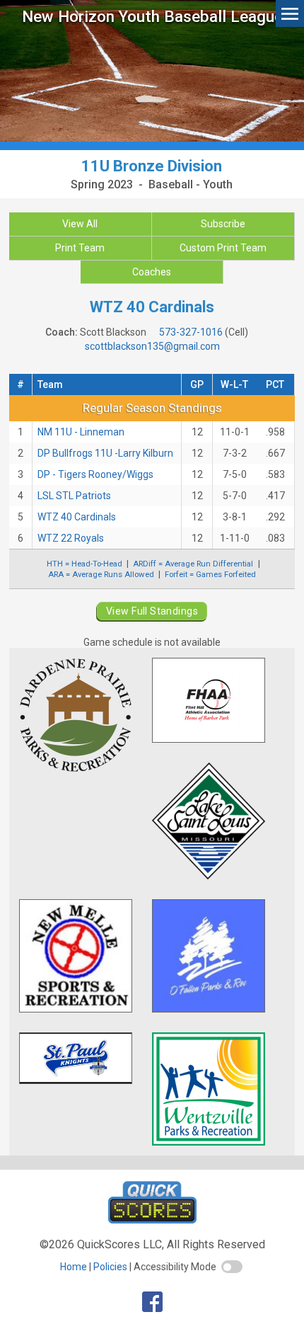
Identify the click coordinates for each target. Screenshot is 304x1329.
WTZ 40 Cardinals (76, 517)
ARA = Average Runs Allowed (101, 574)
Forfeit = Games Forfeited (210, 574)
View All (80, 223)
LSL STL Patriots (74, 495)
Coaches (151, 272)
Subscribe (223, 223)
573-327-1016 (191, 332)
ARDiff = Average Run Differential (193, 564)
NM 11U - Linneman (80, 432)
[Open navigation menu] (289, 13)
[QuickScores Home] (152, 1219)
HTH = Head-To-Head (84, 564)
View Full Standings (152, 611)
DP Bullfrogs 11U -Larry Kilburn (105, 453)
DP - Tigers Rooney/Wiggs (95, 474)
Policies (110, 1266)
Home (73, 1266)
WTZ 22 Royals (70, 538)
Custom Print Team (223, 247)
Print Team (80, 247)
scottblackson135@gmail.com (152, 346)
